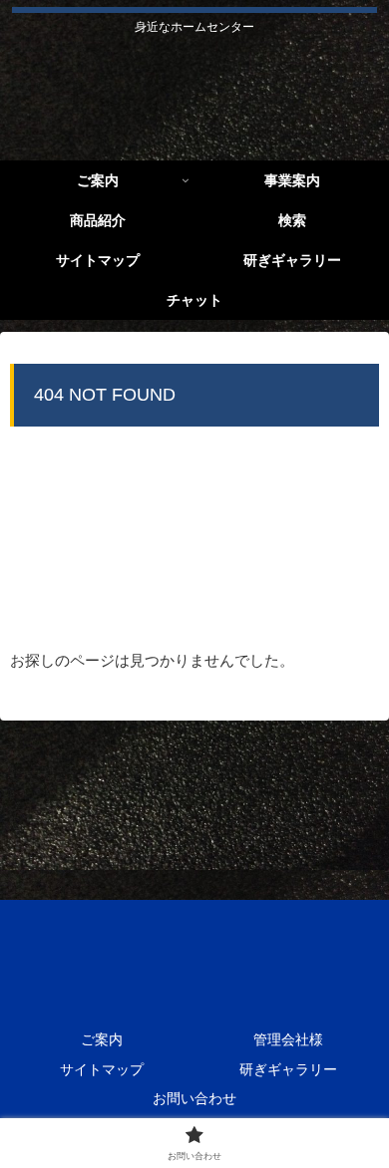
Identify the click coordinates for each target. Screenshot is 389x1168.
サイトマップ (102, 1069)
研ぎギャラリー (288, 1069)
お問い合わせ (194, 1098)
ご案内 (102, 1039)
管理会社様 (288, 1039)
